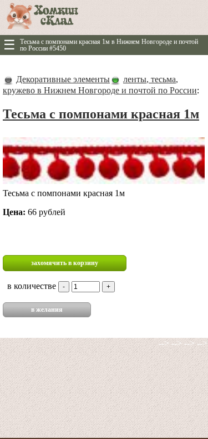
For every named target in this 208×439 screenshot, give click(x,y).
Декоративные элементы (63, 79)
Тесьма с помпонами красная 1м (101, 114)
